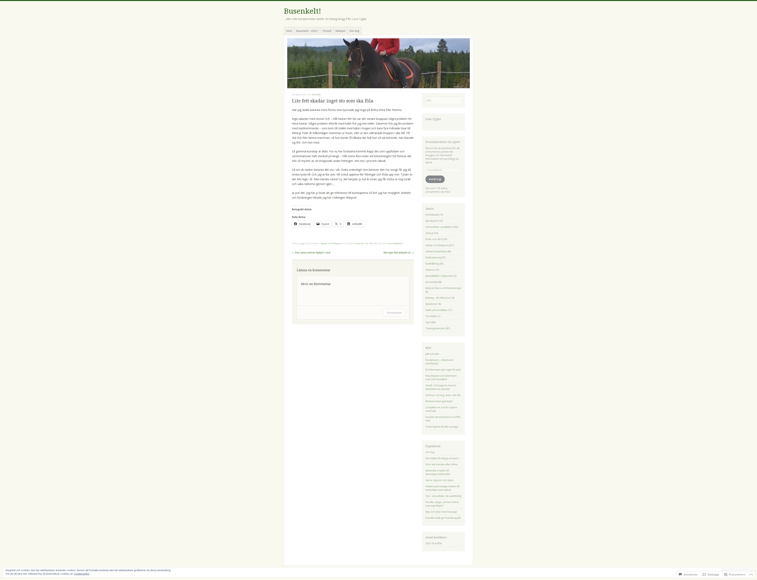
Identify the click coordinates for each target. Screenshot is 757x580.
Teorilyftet (431, 316)
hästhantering (433, 257)
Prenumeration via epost (442, 142)
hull (371, 243)
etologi (429, 233)
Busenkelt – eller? (307, 31)
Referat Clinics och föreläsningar (443, 288)
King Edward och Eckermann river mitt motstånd (441, 377)
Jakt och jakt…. (433, 354)
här (329, 197)
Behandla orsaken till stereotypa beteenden (437, 472)
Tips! (428, 322)
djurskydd (431, 220)
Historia (429, 269)
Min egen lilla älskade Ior (399, 252)
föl (366, 243)
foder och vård (433, 239)
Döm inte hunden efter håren (441, 464)
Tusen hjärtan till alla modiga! (441, 426)
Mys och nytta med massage (441, 511)
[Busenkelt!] (378, 63)
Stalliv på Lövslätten (436, 310)
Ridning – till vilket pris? (438, 297)
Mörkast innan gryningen (439, 401)
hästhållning (432, 263)
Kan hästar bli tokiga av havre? (442, 458)
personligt (431, 282)
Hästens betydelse (435, 251)
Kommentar (394, 312)
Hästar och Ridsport (331, 243)
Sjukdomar (431, 304)
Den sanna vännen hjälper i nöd (311, 252)
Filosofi (327, 31)
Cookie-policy (81, 573)
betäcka (360, 243)
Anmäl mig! (435, 179)
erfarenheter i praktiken (438, 227)
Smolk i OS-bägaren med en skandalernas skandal (440, 387)
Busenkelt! (302, 11)
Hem (289, 31)
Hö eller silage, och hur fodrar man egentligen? (442, 503)
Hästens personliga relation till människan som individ (442, 488)
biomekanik (431, 214)
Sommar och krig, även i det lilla (443, 395)
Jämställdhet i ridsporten (439, 276)
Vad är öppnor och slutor (439, 480)
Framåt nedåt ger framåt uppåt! (443, 518)
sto (375, 243)
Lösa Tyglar (433, 119)
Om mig (354, 31)
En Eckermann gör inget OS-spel (443, 369)
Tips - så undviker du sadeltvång (443, 496)
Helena (316, 94)
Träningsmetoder (435, 328)
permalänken (396, 243)
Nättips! (340, 31)
